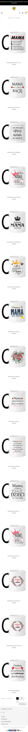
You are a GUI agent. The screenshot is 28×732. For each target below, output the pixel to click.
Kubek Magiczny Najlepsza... (14, 331)
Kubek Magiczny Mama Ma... (14, 107)
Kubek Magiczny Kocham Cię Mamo (14, 645)
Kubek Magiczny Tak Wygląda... (14, 152)
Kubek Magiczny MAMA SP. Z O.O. (14, 62)
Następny (22, 704)
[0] (25, 13)
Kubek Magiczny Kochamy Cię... (14, 600)
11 (17, 701)
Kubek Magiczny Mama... (14, 421)
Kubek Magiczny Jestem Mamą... (14, 197)
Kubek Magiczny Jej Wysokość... (14, 287)
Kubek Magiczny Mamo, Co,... (14, 511)
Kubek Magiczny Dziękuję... (14, 466)
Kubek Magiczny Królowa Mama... (14, 242)
